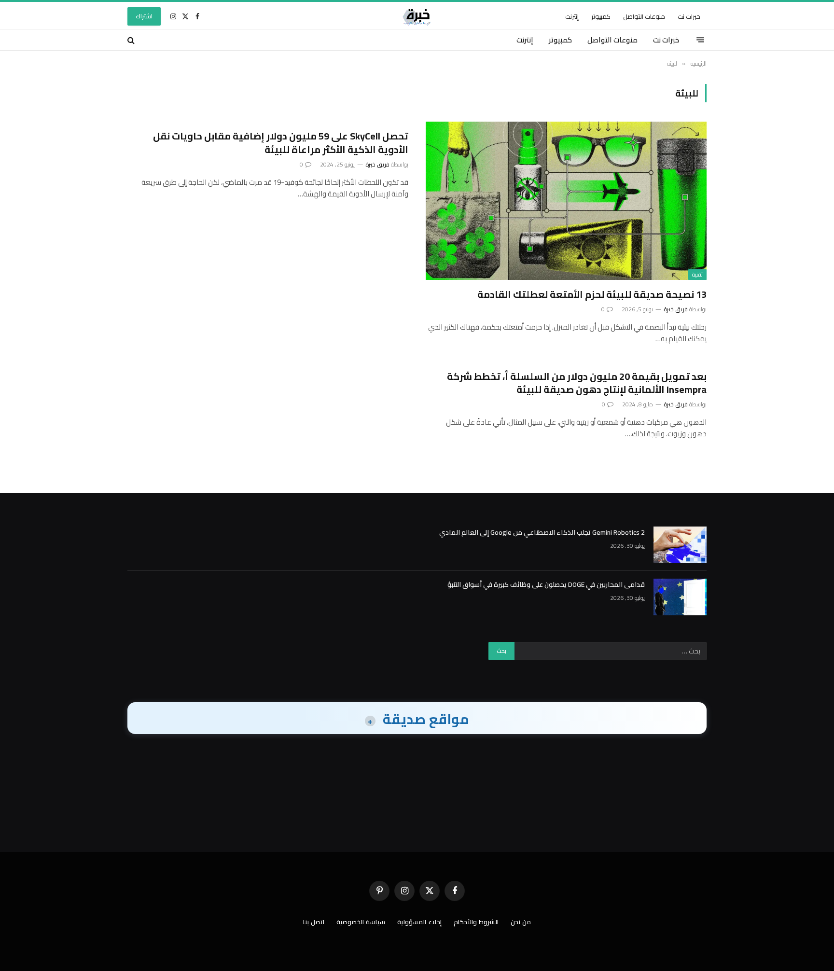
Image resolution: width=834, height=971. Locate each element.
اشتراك (144, 16)
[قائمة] (700, 40)
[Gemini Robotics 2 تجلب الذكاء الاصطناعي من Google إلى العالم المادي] (680, 545)
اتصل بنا (313, 922)
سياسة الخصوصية (360, 922)
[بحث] (132, 39)
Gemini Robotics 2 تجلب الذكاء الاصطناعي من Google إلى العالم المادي (542, 532)
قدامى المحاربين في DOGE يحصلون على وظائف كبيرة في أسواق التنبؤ (546, 584)
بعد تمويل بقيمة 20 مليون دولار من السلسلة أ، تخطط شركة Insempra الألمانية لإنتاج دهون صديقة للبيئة (577, 383)
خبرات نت (689, 16)
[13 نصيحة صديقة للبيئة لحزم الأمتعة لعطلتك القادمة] (566, 200)
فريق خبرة (676, 309)
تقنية (697, 274)
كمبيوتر (601, 16)
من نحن (521, 922)
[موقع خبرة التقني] (417, 16)
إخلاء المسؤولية (419, 922)
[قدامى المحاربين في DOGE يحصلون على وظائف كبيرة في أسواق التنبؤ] (680, 597)
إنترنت (572, 16)
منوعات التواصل (644, 16)
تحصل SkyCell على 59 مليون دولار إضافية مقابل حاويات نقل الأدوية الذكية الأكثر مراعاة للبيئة (280, 142)
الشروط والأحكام (476, 922)
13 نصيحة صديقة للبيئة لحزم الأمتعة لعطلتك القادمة (592, 294)
